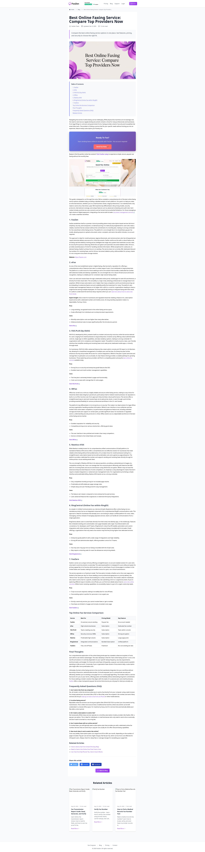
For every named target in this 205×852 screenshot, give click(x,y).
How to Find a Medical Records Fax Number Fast (125, 811)
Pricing (106, 3)
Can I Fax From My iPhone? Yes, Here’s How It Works (87, 752)
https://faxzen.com (80, 257)
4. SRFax (75, 95)
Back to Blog (104, 770)
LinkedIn (85, 764)
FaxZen (71, 681)
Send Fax (133, 3)
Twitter (75, 764)
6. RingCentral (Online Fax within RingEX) (85, 100)
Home (72, 9)
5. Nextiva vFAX (77, 98)
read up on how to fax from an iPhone (93, 696)
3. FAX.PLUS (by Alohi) (79, 92)
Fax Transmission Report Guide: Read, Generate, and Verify (78, 811)
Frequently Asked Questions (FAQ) (83, 110)
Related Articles (77, 113)
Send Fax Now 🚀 (102, 147)
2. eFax (75, 90)
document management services (123, 212)
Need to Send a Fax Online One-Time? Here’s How (86, 749)
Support (117, 3)
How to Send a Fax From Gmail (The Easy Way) (85, 747)
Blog (111, 3)
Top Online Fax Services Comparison (84, 105)
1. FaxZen (75, 87)
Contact (115, 845)
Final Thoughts (77, 108)
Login (123, 3)
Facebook (97, 764)
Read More (74, 828)
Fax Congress (92, 845)
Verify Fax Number (101, 809)
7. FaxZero (76, 103)
